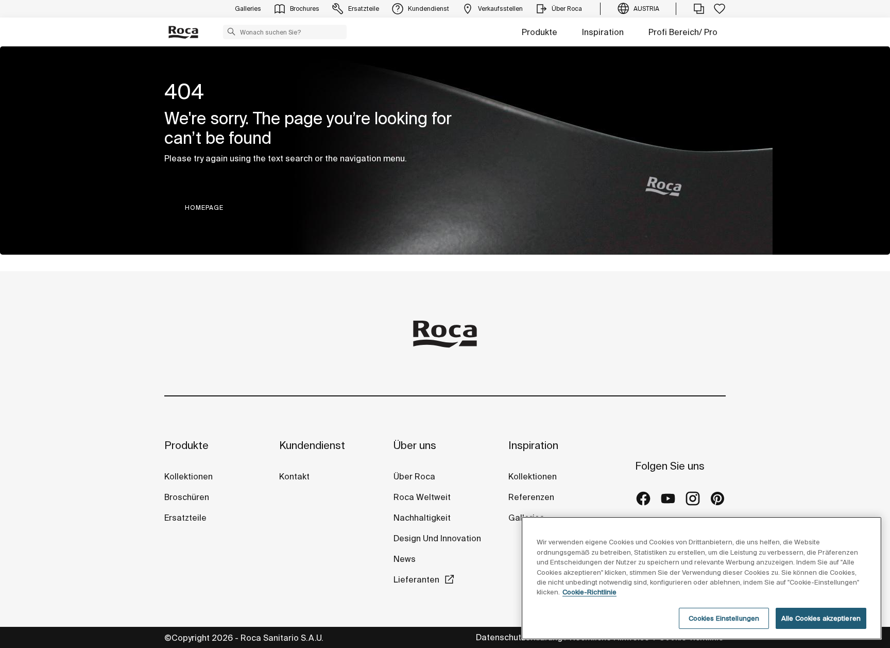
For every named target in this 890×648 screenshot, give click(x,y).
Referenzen (531, 497)
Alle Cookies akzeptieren (821, 618)
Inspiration (603, 32)
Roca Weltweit (422, 497)
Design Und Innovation (437, 538)
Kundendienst (312, 445)
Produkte (539, 32)
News (404, 558)
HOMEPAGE (204, 207)
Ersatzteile (185, 517)
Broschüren (186, 497)
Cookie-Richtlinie (589, 592)
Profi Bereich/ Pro (682, 32)
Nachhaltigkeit (422, 517)
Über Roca (414, 476)
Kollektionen (188, 476)
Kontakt (294, 476)
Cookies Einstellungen (724, 618)
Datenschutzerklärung (519, 637)
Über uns (414, 445)
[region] (701, 578)
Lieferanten (416, 579)
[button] (231, 31)
